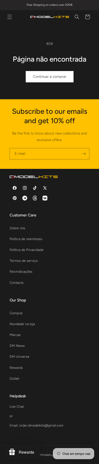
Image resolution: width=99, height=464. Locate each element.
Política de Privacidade (26, 250)
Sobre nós (17, 228)
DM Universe (19, 357)
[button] (9, 17)
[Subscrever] (84, 153)
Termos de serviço (24, 261)
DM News (17, 346)
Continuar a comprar (49, 76)
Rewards (16, 368)
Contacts (17, 283)
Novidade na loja (22, 324)
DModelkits (45, 455)
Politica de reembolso (26, 239)
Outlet (14, 379)
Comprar (16, 313)
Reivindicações (21, 272)
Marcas (15, 335)
